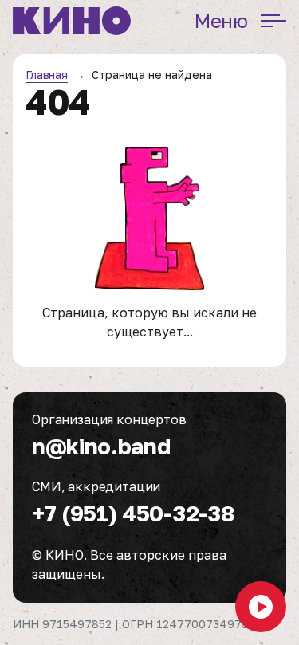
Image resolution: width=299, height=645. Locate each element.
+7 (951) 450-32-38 (133, 513)
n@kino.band (101, 446)
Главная (47, 74)
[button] (260, 606)
